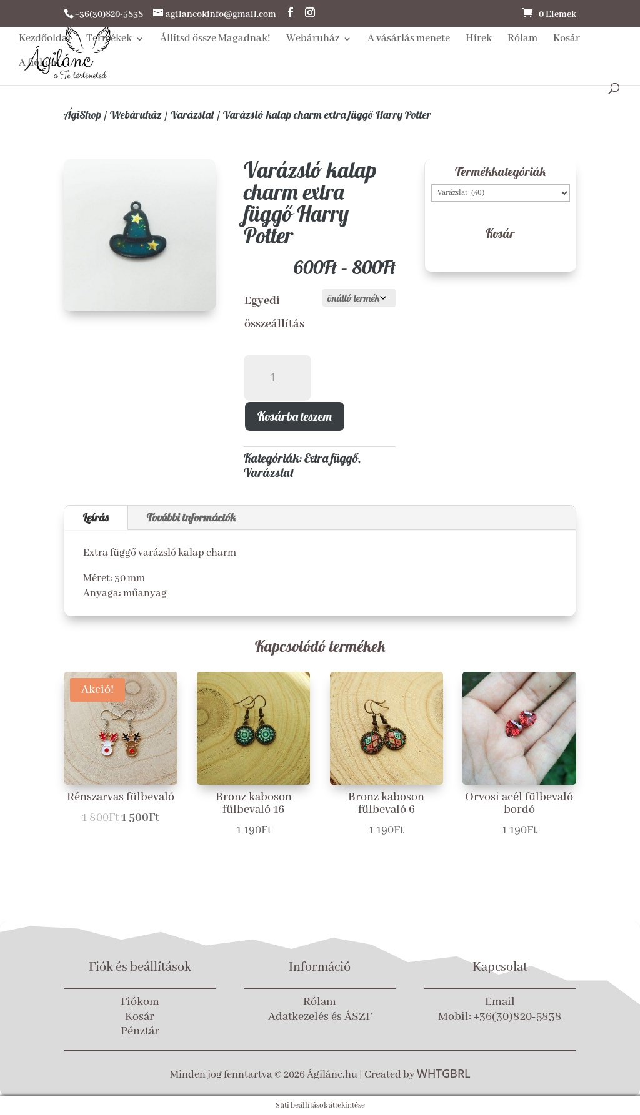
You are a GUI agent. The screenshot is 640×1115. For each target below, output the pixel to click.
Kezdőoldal (45, 39)
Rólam (523, 39)
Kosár (566, 39)
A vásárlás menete (409, 39)
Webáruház (312, 39)
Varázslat (192, 114)
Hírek (479, 39)
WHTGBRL (444, 1073)
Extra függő (331, 458)
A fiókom (39, 64)
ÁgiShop (82, 114)
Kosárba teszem (295, 416)
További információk (191, 517)
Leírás (96, 517)
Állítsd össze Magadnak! (215, 39)
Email (500, 1002)
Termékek (109, 39)
